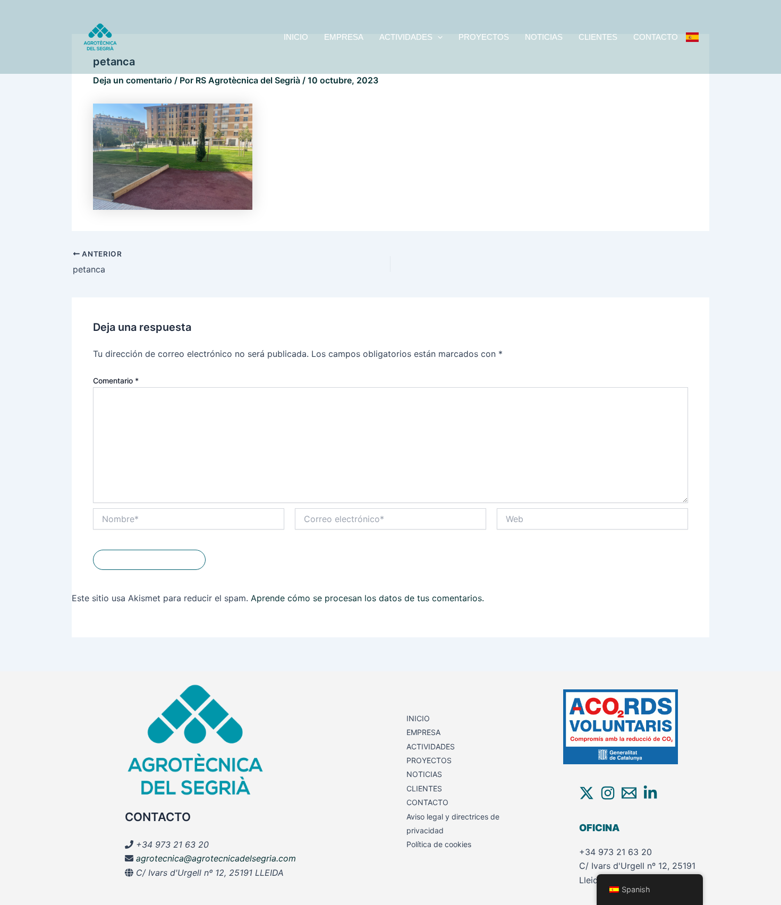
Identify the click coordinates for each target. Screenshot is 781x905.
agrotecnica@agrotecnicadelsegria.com (216, 858)
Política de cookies (438, 844)
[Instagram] (607, 793)
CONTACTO (655, 36)
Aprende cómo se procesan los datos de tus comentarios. (367, 598)
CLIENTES (598, 36)
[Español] (692, 37)
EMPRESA (343, 36)
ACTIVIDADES (405, 36)
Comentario (116, 380)
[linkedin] (650, 793)
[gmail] (629, 793)
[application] (437, 37)
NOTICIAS (544, 36)
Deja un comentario (132, 80)
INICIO (296, 36)
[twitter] (586, 793)
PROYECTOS (484, 36)
